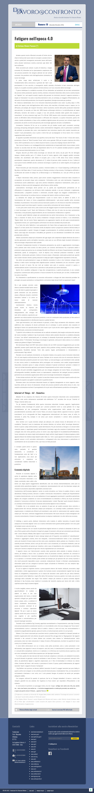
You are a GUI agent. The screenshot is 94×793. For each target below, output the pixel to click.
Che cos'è (31, 791)
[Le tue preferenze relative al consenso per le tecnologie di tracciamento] (91, 790)
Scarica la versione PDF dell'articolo (62, 710)
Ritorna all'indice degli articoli (28, 710)
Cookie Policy (50, 791)
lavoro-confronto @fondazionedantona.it (20, 761)
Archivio (18, 24)
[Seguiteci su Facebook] (50, 754)
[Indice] (77, 24)
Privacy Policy (40, 791)
